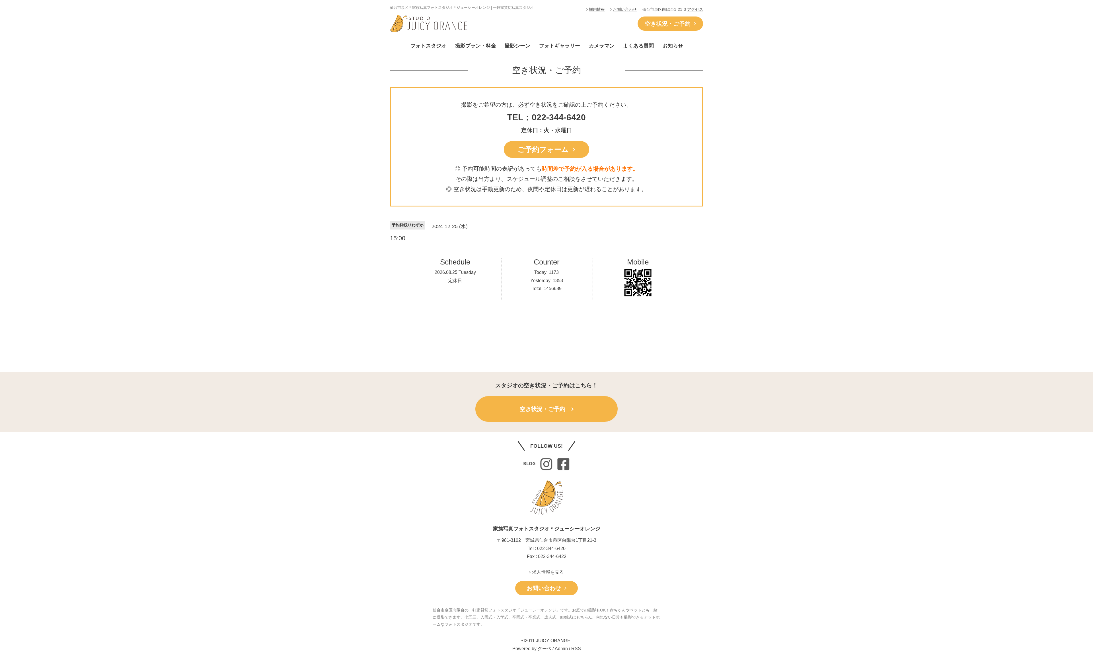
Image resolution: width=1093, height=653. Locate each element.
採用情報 (597, 9)
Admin (561, 648)
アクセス (695, 9)
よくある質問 (638, 46)
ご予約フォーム (545, 149)
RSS (576, 648)
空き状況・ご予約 (669, 23)
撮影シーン (517, 46)
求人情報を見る (547, 572)
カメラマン (602, 46)
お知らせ (673, 46)
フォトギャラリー (559, 46)
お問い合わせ (625, 9)
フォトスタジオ (428, 46)
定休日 (455, 280)
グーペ (544, 648)
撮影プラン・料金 (475, 46)
